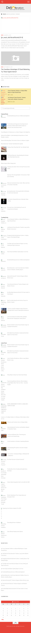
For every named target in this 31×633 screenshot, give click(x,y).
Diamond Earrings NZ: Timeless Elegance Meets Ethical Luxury (15, 580)
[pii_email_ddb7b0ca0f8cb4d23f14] (12, 37)
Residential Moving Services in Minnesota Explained (13, 572)
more (2, 35)
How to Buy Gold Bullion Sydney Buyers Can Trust (12, 568)
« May (2, 619)
